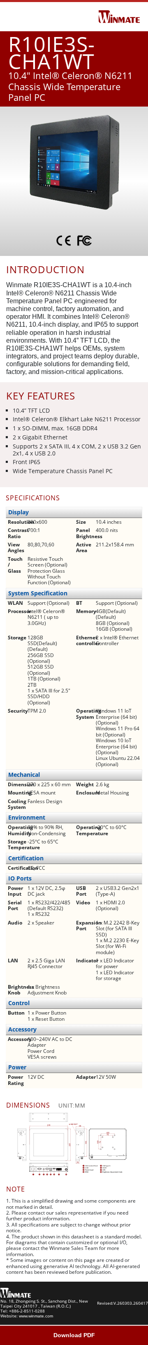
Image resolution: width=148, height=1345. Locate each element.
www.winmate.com (36, 1316)
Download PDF (74, 1335)
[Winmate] (119, 16)
